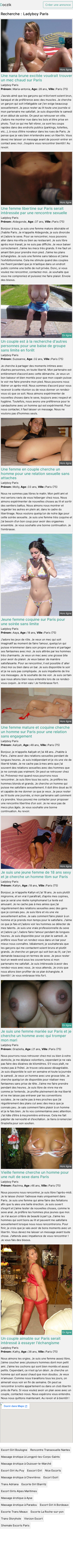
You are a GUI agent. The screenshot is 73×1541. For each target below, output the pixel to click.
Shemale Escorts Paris (15, 1525)
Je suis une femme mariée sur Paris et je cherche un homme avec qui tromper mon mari (36, 1035)
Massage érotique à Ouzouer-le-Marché (26, 1463)
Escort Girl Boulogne (14, 1450)
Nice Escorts (53, 1470)
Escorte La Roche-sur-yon (47, 1511)
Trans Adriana (9, 1484)
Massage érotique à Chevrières (20, 1477)
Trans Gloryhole (11, 1518)
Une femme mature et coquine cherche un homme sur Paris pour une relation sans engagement (35, 731)
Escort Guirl (50, 1477)
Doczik (5, 5)
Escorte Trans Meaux (14, 1511)
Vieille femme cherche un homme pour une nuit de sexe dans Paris (35, 1174)
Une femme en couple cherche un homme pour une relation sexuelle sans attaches (35, 473)
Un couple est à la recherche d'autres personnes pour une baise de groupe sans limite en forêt (34, 345)
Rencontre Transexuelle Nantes (50, 1450)
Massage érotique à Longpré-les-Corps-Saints (30, 1456)
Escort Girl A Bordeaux (54, 1504)
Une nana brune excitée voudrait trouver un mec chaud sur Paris (36, 77)
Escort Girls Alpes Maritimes (19, 1491)
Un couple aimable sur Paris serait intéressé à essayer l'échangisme (31, 1340)
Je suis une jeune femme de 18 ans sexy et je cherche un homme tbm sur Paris (36, 874)
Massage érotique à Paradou (19, 1504)
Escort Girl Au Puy (12, 1470)
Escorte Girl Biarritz (33, 1484)
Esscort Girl (34, 1470)
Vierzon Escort (33, 1518)
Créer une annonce (58, 5)
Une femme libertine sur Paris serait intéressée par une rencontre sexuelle (34, 210)
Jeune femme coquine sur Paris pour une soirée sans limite (33, 621)
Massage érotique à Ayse (16, 1498)
